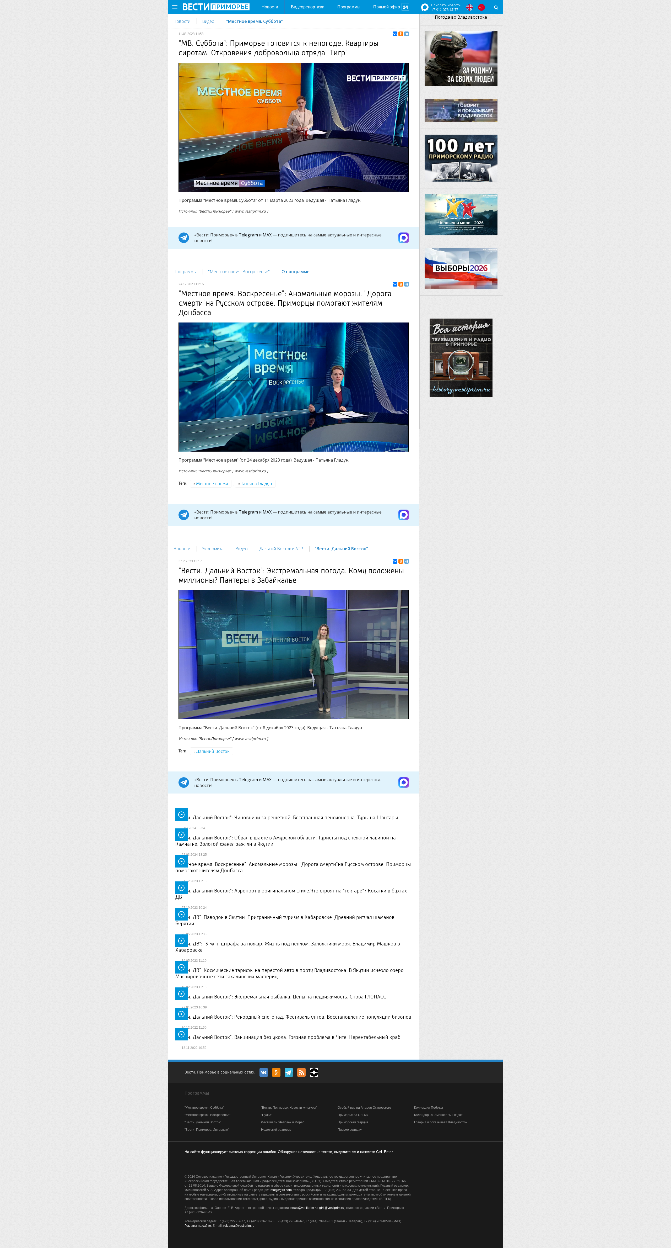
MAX (267, 235)
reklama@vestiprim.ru (239, 1226)
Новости (270, 7)
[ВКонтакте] (395, 33)
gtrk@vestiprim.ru (331, 1208)
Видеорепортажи (307, 7)
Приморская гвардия (353, 1122)
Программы (348, 7)
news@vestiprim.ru (304, 1208)
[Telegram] (406, 33)
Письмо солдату (350, 1129)
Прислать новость (446, 5)
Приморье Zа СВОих (353, 1115)
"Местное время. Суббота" (254, 21)
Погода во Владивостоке (461, 17)
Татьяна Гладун (256, 483)
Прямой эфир (386, 7)
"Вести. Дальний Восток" (341, 549)
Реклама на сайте (198, 1226)
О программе (296, 271)
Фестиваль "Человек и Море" (282, 1122)
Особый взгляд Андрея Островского (364, 1107)
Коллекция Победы (428, 1107)
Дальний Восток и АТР (281, 549)
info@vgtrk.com (281, 1190)
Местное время (212, 483)
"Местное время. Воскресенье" (239, 271)
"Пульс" (266, 1115)
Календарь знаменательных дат (438, 1115)
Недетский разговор (276, 1129)
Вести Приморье (216, 7)
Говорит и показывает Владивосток (440, 1122)
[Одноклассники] (400, 33)
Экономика (213, 549)
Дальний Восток (213, 751)
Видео (208, 21)
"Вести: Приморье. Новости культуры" (289, 1107)
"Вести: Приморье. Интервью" (207, 1129)
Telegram (248, 235)
